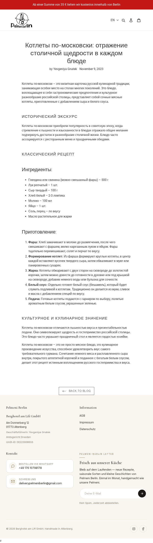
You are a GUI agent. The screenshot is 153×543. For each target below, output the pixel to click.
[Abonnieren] (142, 493)
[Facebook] (143, 529)
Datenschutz (87, 429)
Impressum (86, 422)
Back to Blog (79, 390)
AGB (82, 415)
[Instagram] (134, 529)
